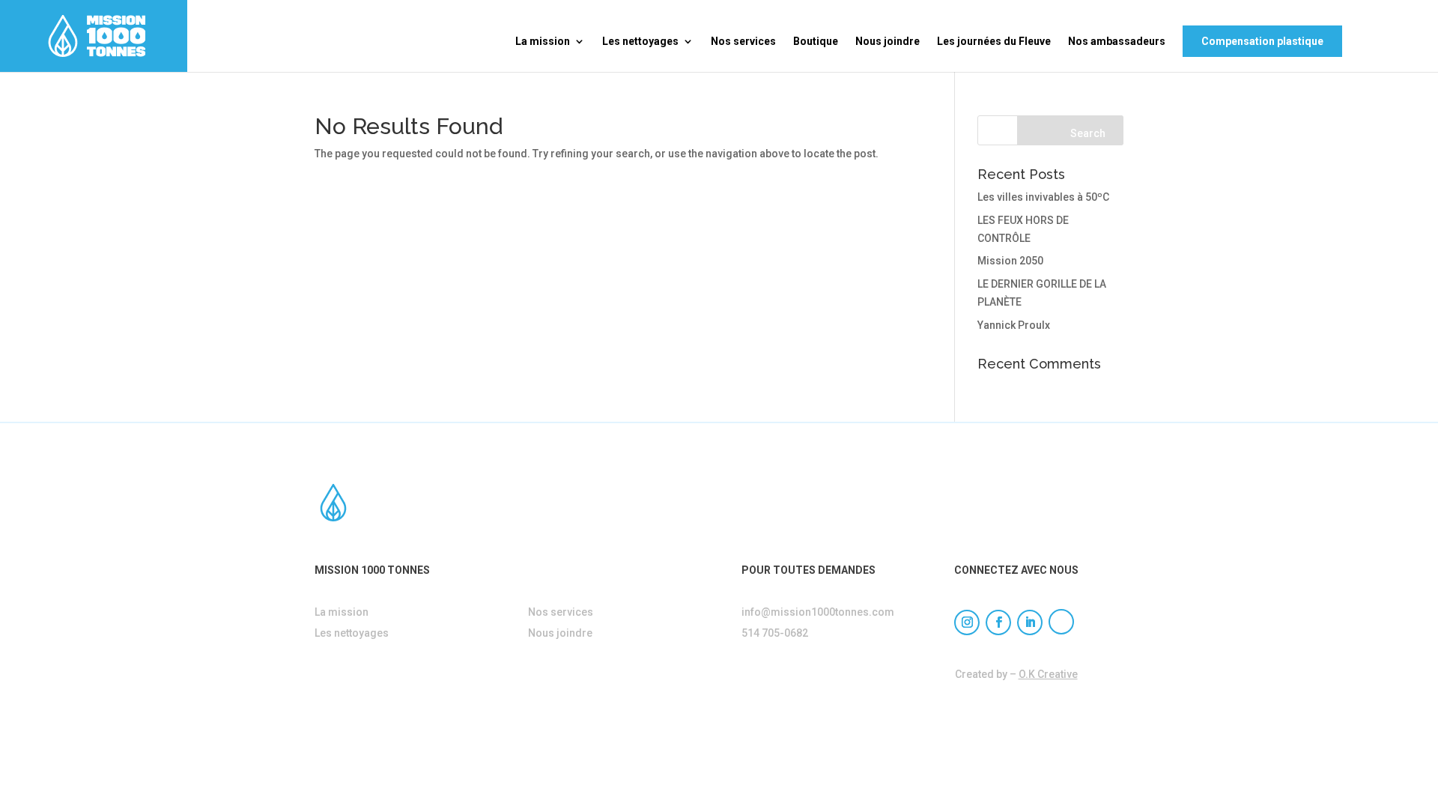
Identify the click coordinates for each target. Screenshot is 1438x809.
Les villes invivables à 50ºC (1043, 197)
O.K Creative (1048, 674)
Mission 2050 (1010, 261)
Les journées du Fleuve (994, 41)
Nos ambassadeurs (1116, 41)
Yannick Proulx (1013, 325)
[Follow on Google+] (1061, 621)
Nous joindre (887, 41)
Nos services (743, 41)
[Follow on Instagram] (967, 622)
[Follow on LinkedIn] (1030, 622)
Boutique (815, 41)
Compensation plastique (1262, 41)
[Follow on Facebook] (998, 622)
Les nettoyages (640, 41)
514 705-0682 (774, 633)
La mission (542, 41)
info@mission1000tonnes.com (817, 612)
